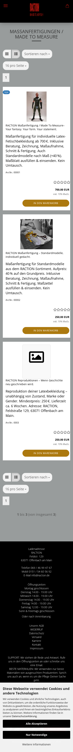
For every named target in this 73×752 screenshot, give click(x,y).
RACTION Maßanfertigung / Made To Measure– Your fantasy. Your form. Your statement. (35, 127)
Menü (5, 5)
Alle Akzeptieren (36, 723)
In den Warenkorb (46, 203)
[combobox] (37, 54)
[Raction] (36, 11)
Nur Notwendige (36, 735)
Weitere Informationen (36, 744)
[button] (7, 54)
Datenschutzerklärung (24, 716)
